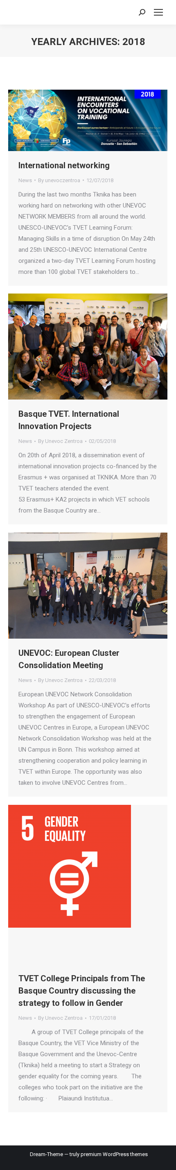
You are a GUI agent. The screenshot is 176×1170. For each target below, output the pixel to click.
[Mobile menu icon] (158, 12)
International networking (64, 165)
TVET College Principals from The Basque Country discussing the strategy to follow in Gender (81, 990)
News (25, 180)
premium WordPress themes (114, 1154)
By (59, 180)
